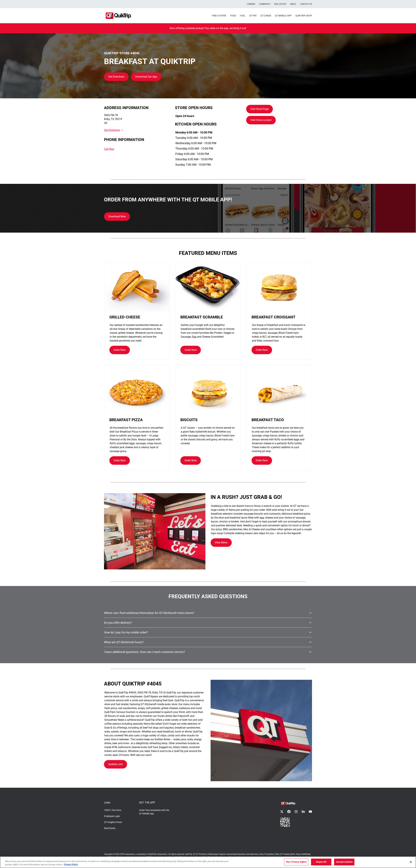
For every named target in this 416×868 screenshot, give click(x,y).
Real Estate (109, 828)
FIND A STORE (219, 15)
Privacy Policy (71, 864)
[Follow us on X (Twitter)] (281, 811)
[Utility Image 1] (285, 822)
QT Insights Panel (113, 822)
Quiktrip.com (115, 764)
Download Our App (146, 76)
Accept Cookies (344, 861)
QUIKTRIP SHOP (303, 15)
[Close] (410, 861)
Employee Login (112, 816)
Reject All (321, 861)
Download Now (117, 216)
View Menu (221, 542)
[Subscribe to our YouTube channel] (310, 811)
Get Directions (116, 76)
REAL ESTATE (280, 4)
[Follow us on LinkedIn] (303, 811)
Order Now (120, 349)
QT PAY (253, 15)
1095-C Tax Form (112, 810)
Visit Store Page (259, 109)
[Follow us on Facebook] (289, 811)
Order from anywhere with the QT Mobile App (154, 812)
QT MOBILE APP (283, 15)
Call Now (109, 149)
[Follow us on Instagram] (296, 811)
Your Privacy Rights (296, 861)
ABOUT (293, 4)
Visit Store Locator (261, 120)
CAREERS (251, 4)
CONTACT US (306, 4)
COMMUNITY (264, 4)
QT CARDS (265, 15)
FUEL (242, 15)
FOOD (233, 15)
